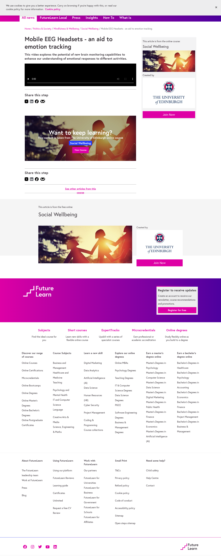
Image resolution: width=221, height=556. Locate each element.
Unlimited (58, 500)
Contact (150, 485)
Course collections (93, 429)
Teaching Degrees (124, 377)
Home (28, 28)
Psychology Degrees (125, 370)
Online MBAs (121, 362)
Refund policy (122, 485)
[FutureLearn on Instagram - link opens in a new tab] (32, 546)
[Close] (216, 7)
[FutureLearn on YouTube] (47, 546)
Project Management (94, 412)
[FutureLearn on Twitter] (40, 546)
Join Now (169, 114)
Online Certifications (32, 370)
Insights (92, 17)
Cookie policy (122, 493)
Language (58, 409)
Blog (24, 495)
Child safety (152, 470)
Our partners (90, 470)
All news (28, 17)
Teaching (57, 382)
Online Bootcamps (31, 385)
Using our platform (62, 470)
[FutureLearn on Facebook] (26, 546)
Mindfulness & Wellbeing (66, 28)
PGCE (118, 405)
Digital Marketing (93, 362)
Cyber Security (91, 405)
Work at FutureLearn (32, 480)
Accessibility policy (125, 508)
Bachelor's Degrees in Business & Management (188, 426)
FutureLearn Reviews (63, 477)
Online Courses (29, 362)
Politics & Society (42, 28)
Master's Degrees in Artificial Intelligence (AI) (156, 436)
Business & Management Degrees (121, 427)
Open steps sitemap (125, 523)
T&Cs (118, 470)
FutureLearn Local (53, 17)
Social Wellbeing (89, 28)
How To (108, 17)
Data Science (90, 387)
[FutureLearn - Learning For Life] (189, 546)
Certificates (59, 493)
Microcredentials (30, 377)
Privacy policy (122, 477)
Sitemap (119, 515)
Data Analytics (91, 370)
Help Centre (152, 477)
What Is (125, 17)
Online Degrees (29, 393)
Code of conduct (123, 500)
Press (76, 17)
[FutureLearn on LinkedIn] (55, 546)
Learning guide (60, 485)
